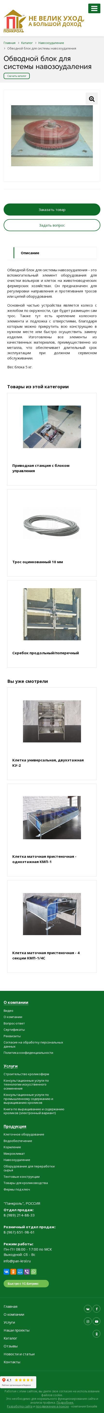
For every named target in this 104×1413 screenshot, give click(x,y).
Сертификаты (14, 1029)
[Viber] (27, 1272)
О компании (16, 1002)
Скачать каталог (16, 76)
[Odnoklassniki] (96, 1334)
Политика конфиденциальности (28, 1052)
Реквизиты (12, 1036)
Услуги (11, 1066)
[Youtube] (96, 1321)
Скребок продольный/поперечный (45, 652)
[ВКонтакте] (6, 1272)
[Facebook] (96, 1309)
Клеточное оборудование (24, 1134)
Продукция (15, 1126)
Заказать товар (52, 209)
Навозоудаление (17, 1160)
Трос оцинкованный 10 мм (37, 561)
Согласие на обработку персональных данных (33, 1044)
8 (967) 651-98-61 (19, 1232)
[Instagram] (88, 1321)
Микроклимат (14, 1153)
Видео (8, 1010)
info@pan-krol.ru (17, 1261)
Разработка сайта (19, 1406)
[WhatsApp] (34, 1272)
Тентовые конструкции (22, 1176)
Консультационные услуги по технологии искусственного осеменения (26, 1084)
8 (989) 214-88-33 (19, 1215)
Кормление (12, 1147)
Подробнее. (65, 1403)
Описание (30, 252)
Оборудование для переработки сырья (29, 1168)
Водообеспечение (18, 1141)
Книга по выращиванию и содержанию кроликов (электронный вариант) (34, 1111)
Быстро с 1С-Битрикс (23, 1283)
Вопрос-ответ (14, 1023)
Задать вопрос (52, 225)
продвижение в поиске (52, 1406)
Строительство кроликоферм (26, 1074)
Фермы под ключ (17, 1189)
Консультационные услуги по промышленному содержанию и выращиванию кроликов (28, 1098)
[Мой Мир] (20, 1272)
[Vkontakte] (88, 1309)
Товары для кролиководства (26, 1183)
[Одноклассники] (13, 1272)
